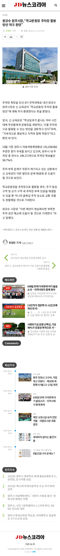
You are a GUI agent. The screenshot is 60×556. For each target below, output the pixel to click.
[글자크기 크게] (21, 36)
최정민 (8, 30)
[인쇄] (10, 36)
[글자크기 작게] (16, 36)
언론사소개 (30, 544)
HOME (5, 14)
